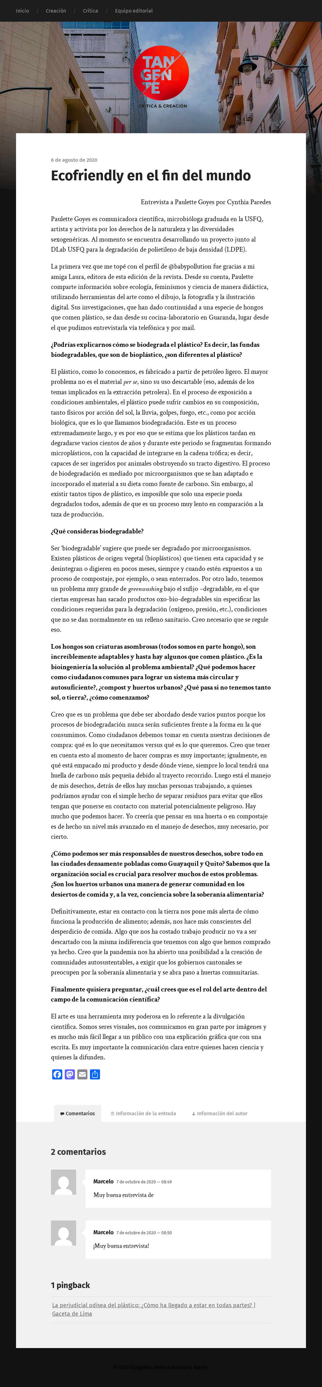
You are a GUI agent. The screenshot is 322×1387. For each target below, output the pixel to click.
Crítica (90, 11)
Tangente (140, 1367)
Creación (56, 11)
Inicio (22, 11)
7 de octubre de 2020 (144, 1182)
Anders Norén (192, 1367)
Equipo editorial (134, 11)
